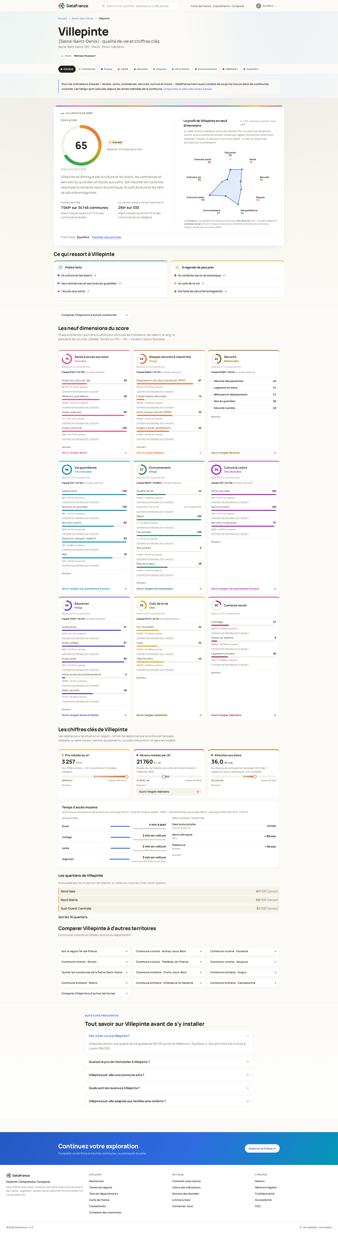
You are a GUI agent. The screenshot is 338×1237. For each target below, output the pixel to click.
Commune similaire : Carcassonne (232, 983)
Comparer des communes (105, 1212)
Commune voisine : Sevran (79, 962)
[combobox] (142, 6)
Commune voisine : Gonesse (229, 951)
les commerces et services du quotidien (89, 283)
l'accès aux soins (73, 291)
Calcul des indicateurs (186, 1187)
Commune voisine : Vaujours (229, 962)
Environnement (207, 69)
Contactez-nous (182, 1206)
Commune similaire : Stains (79, 983)
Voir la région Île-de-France (79, 951)
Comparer (238, 6)
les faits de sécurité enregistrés (200, 291)
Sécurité (142, 69)
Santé (124, 69)
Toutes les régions (100, 1187)
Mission (260, 1181)
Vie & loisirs (182, 69)
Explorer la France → (262, 1148)
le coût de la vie (189, 283)
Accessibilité (263, 1200)
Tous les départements (103, 1193)
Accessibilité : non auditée (317, 1227)
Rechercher (96, 1181)
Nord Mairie (69, 900)
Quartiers (252, 69)
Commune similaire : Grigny (228, 972)
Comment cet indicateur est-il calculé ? (80, 391)
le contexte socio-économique (199, 275)
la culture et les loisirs (76, 275)
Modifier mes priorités (106, 237)
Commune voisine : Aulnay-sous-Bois (161, 951)
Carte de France (99, 1200)
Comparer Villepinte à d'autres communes (89, 315)
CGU (258, 1206)
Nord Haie (68, 891)
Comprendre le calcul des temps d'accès (187, 89)
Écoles (108, 69)
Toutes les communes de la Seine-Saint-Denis (91, 972)
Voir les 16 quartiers (72, 917)
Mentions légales (266, 1187)
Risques (161, 69)
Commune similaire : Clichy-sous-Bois (161, 972)
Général (68, 69)
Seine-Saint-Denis (82, 18)
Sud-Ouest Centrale (76, 908)
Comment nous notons (186, 1181)
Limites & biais (181, 1200)
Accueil (62, 18)
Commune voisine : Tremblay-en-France (162, 962)
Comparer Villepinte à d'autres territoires (88, 993)
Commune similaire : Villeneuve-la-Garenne (164, 983)
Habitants (232, 69)
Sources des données (185, 1193)
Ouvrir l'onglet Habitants (154, 791)
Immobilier (88, 69)
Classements (221, 6)
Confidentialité (264, 1193)
